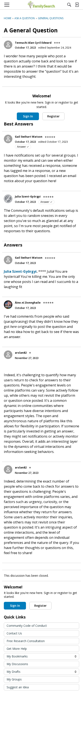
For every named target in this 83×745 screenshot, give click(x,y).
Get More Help (17, 649)
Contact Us (14, 633)
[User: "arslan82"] (8, 354)
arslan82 (21, 352)
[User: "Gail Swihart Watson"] (8, 139)
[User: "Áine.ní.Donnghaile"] (8, 304)
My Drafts (41, 672)
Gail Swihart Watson (28, 136)
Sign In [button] (28, 116)
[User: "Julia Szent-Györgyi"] (8, 199)
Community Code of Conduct (27, 626)
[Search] (69, 4)
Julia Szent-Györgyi (28, 196)
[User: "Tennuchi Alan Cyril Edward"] (8, 44)
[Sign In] (77, 4)
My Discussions (17, 664)
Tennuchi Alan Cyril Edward (33, 43)
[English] (41, 4)
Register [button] (53, 116)
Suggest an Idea (18, 687)
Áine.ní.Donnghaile (28, 302)
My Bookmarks (41, 656)
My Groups (14, 679)
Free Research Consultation (26, 641)
